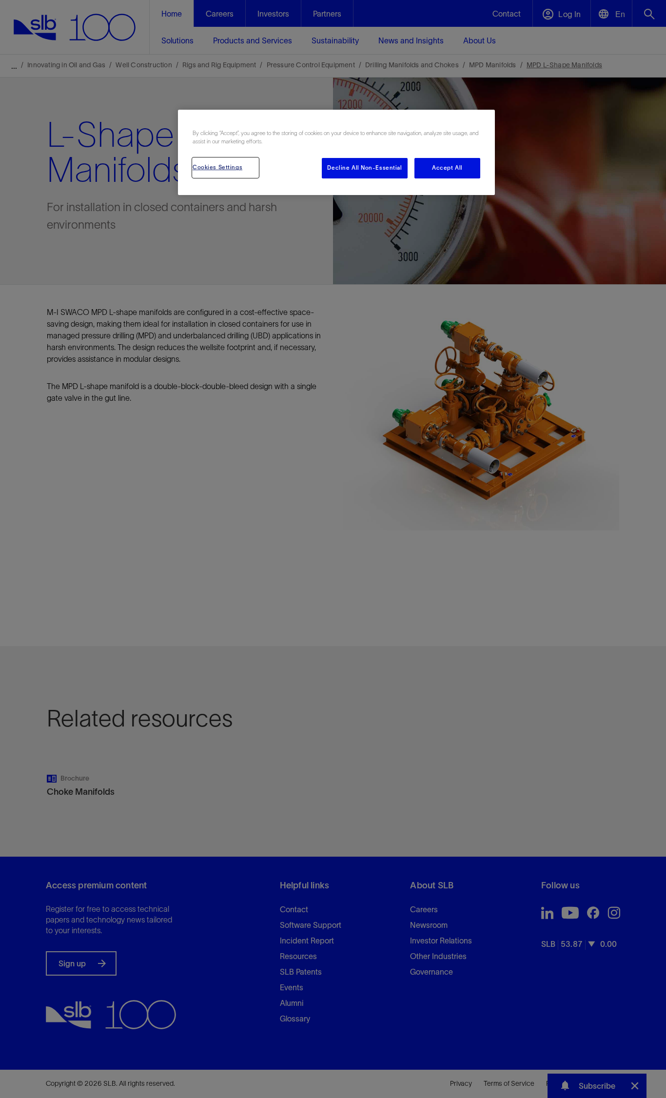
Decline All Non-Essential (364, 168)
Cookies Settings (217, 167)
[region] (336, 152)
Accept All (447, 168)
